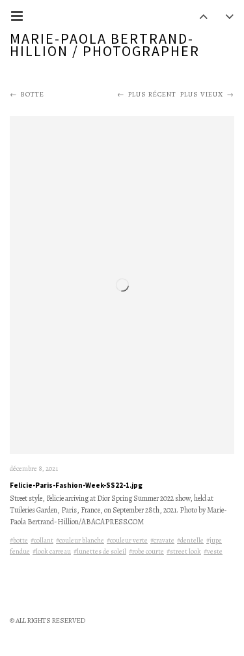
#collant (42, 540)
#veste (213, 551)
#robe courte (146, 551)
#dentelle (190, 540)
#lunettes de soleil (100, 551)
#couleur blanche (80, 540)
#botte (19, 540)
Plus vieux (201, 94)
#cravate (162, 540)
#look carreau (52, 551)
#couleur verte (127, 540)
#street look (184, 551)
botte (32, 94)
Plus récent (152, 94)
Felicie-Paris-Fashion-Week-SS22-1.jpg (76, 485)
